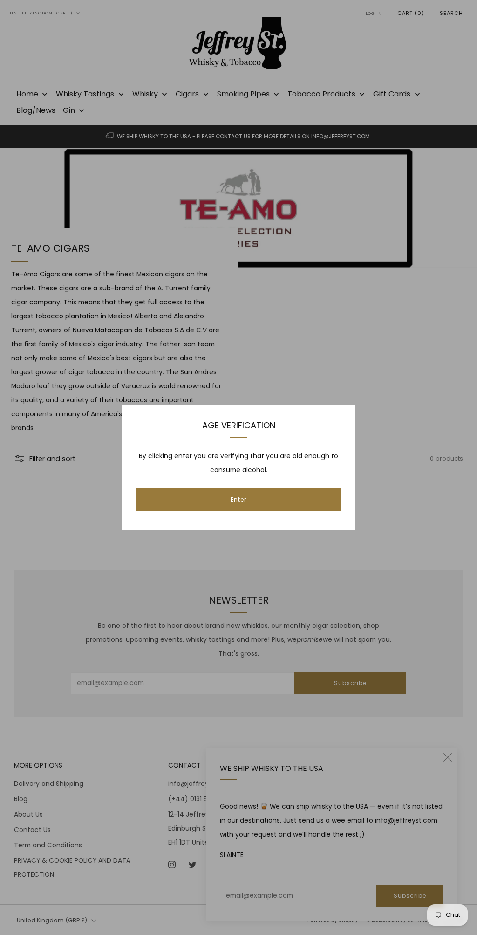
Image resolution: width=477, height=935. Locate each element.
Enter (238, 499)
